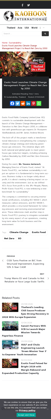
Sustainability (15, 43)
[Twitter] (28, 5)
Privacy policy (27, 410)
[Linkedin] (28, 103)
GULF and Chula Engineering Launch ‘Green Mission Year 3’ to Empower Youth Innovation (24, 349)
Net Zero (9, 238)
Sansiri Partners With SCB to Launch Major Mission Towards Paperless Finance (24, 330)
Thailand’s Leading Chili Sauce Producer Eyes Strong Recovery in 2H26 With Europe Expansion (25, 312)
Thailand (22, 97)
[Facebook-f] (22, 5)
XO (19, 238)
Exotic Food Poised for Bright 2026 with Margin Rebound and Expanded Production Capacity (24, 368)
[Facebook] (12, 103)
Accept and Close (26, 415)
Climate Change (19, 232)
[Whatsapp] (38, 103)
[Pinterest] (33, 103)
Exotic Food (39, 232)
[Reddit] (23, 103)
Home (4, 43)
